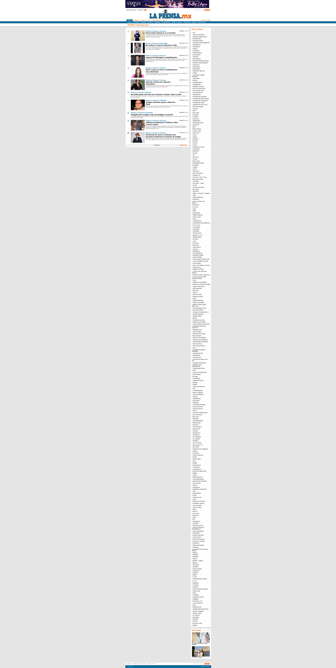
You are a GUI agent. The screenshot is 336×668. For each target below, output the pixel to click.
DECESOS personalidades (200, 449)
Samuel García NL (198, 406)
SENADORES (197, 398)
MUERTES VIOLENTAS (200, 489)
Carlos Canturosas (198, 455)
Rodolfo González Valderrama (201, 275)
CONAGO (196, 523)
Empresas (196, 425)
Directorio (135, 663)
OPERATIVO (196, 120)
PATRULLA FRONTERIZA (200, 63)
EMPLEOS (196, 151)
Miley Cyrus (196, 133)
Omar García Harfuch (199, 346)
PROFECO (196, 199)
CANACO (195, 587)
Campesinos (196, 467)
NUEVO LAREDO (198, 392)
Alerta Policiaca (166, 22)
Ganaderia (196, 547)
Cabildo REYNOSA (198, 380)
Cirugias (195, 167)
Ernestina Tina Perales (199, 333)
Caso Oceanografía (198, 531)
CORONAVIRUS (197, 253)
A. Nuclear (196, 585)
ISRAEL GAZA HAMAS (199, 322)
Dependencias (197, 465)
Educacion (196, 515)
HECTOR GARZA (198, 310)
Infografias (196, 599)
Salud (194, 209)
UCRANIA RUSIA (198, 353)
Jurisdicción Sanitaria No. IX (201, 312)
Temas (130, 24)
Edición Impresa (157, 20)
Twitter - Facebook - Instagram (201, 193)
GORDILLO (196, 571)
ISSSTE (195, 621)
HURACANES (197, 374)
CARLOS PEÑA (197, 257)
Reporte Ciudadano (198, 611)
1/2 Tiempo (136, 22)
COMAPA (195, 116)
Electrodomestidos (198, 179)
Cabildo (195, 73)
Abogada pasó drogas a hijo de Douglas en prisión (152, 115)
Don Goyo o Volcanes (199, 541)
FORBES (195, 554)
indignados (196, 583)
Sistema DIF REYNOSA (200, 372)
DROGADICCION (142, 25)
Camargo (195, 108)
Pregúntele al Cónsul (198, 147)
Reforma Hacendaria (198, 539)
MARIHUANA (197, 423)
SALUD (195, 145)
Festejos (195, 396)
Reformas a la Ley (198, 525)
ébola (194, 605)
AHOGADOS (196, 55)
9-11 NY (195, 577)
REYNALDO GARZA (199, 501)
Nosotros (129, 663)
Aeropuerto (196, 453)
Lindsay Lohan (197, 131)
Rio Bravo (150, 22)
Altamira (195, 552)
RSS (207, 20)
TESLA (195, 410)
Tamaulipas (157, 22)
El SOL (195, 219)
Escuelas (195, 207)
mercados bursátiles (198, 187)
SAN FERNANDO (198, 421)
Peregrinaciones (197, 329)
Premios (195, 143)
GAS (194, 348)
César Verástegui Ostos (199, 308)
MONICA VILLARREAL (199, 337)
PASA (194, 593)
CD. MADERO (197, 437)
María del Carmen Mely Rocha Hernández (199, 277)
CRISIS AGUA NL (198, 408)
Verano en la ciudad (197, 657)
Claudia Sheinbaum (198, 314)
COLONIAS (196, 78)
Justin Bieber (196, 227)
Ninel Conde (196, 161)
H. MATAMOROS (198, 390)
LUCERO (195, 239)
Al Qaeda (195, 573)
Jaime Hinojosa (197, 331)
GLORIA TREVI (197, 316)
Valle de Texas (202, 22)
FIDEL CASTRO (197, 294)
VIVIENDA (196, 595)
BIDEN (195, 575)
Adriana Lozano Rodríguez (200, 339)
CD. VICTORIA (197, 443)
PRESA (195, 318)
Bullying (195, 562)
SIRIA (194, 195)
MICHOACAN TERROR (200, 481)
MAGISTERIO (197, 493)
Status (148, 20)
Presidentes (196, 435)
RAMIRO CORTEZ (198, 269)
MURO (195, 457)
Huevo (194, 499)
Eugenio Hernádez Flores (200, 36)
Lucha (194, 241)
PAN (194, 388)
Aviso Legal (142, 663)
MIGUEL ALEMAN (198, 106)
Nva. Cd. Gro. (197, 225)
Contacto (149, 663)
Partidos (195, 451)
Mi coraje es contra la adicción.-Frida (161, 45)
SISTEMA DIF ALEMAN (199, 96)
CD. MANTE (196, 439)
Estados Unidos (197, 613)
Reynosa (129, 22)
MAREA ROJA (197, 607)
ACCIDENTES (197, 38)
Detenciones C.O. (198, 445)
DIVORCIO (196, 125)
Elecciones (196, 189)
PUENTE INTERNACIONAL (201, 61)
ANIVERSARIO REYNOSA (200, 609)
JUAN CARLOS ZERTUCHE (201, 259)
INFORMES (196, 533)
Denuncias (196, 118)
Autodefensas (196, 433)
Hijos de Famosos (198, 173)
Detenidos (195, 139)
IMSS (194, 110)
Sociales (143, 20)
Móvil (202, 20)
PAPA (194, 211)
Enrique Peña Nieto (198, 535)
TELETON (196, 191)
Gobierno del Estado (198, 34)
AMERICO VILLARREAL (200, 282)
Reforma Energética (198, 545)
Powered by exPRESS (204, 666)
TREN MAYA (196, 355)
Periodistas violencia (198, 503)
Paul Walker (196, 231)
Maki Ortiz (196, 290)
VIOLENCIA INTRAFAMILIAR (201, 42)
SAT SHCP (196, 447)
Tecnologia (196, 181)
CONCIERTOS (197, 221)
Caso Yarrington (197, 505)
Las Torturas (196, 615)
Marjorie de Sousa (198, 296)
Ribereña (143, 22)
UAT (194, 32)
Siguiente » (183, 145)
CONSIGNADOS (198, 92)
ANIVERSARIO (197, 237)
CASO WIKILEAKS (198, 479)
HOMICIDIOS (197, 44)
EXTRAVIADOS (197, 53)
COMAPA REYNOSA (199, 368)
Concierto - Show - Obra (199, 177)
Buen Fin (195, 511)
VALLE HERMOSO (198, 394)
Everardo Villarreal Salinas (200, 589)
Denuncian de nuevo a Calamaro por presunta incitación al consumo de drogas (163, 136)
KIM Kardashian (197, 288)
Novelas (195, 153)
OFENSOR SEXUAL (199, 71)
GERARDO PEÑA (198, 255)
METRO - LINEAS (198, 560)
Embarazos (196, 171)
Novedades (196, 617)
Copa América (197, 247)
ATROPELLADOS (198, 40)
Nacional (194, 22)
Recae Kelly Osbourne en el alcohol (160, 33)
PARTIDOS (196, 205)
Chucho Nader (197, 263)
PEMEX (195, 384)
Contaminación (197, 469)
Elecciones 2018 (197, 623)
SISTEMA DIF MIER (198, 102)
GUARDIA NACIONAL (199, 404)
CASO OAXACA (197, 414)
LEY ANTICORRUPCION (200, 412)
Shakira (195, 137)
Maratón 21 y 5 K (197, 235)
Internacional (187, 22)
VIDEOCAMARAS (198, 300)
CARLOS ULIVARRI (198, 302)
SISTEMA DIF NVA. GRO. (200, 104)
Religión (195, 473)
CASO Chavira (197, 507)
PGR (194, 491)
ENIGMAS (196, 402)
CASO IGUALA (197, 427)
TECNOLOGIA (197, 233)
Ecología (195, 382)
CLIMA (195, 475)
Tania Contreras (197, 344)
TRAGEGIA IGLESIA (199, 320)
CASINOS (196, 567)
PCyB (194, 280)
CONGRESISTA (197, 82)
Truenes (195, 159)
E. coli (194, 581)
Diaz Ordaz (196, 112)
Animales (195, 431)
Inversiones (196, 513)
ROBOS (195, 48)
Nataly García (197, 267)
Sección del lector (198, 603)
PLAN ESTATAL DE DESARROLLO (198, 528)
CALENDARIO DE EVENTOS (201, 223)
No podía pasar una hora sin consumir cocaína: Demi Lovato (156, 94)
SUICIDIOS (196, 51)
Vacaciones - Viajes (198, 183)
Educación (196, 245)
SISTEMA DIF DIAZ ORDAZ (201, 98)
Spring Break (196, 213)
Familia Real (196, 149)
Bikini (194, 127)
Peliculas (195, 141)
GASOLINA (196, 65)
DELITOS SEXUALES (199, 88)
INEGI (194, 509)
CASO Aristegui (197, 569)
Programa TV (196, 175)
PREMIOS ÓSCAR (198, 86)
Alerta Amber (196, 429)
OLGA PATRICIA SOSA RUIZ (201, 324)
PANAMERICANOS (198, 163)
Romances (196, 157)
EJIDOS (195, 80)
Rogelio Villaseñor (198, 215)
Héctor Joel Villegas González (201, 265)
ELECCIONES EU (198, 197)
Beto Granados (197, 335)
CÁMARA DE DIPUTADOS (200, 341)
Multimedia (136, 20)
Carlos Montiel (197, 537)
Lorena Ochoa (197, 483)
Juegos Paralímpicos (199, 286)
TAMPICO (196, 441)
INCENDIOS (196, 46)
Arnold (194, 135)
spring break (196, 487)
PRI (194, 519)
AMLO (194, 298)
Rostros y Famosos (177, 22)
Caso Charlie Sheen (198, 90)
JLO (194, 155)
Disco (194, 517)
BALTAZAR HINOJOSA (199, 471)
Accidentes (196, 243)
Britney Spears (197, 129)
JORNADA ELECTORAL (200, 579)
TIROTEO (195, 57)
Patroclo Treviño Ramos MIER (201, 284)
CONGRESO (196, 378)
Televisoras (196, 565)
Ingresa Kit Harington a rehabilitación (161, 57)
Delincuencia (196, 591)
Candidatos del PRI (198, 597)
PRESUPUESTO (198, 477)
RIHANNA (196, 165)
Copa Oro (195, 249)
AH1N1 (195, 495)
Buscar (164, 20)
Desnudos (195, 114)
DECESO (195, 619)
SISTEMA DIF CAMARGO (200, 100)
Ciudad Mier (196, 229)
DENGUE (195, 556)
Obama (195, 558)
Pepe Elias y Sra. (197, 601)
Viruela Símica (197, 357)
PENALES (196, 418)
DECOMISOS (197, 59)
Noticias (129, 20)
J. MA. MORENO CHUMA (200, 261)
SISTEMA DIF (197, 84)
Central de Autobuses (199, 386)
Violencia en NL (197, 497)
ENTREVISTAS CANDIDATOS (197, 365)
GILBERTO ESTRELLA (199, 363)
